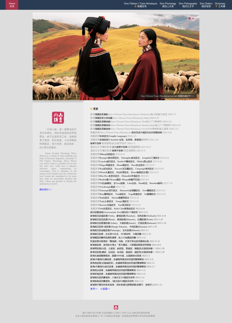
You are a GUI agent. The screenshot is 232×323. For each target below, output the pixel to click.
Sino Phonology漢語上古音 (168, 5)
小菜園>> (105, 288)
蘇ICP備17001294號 (91, 313)
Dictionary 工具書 (220, 5)
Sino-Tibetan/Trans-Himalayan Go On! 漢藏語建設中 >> (167, 96)
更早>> (94, 288)
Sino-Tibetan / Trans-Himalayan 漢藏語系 (140, 5)
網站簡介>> (45, 189)
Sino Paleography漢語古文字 (188, 5)
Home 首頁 (12, 5)
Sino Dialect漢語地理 (206, 5)
